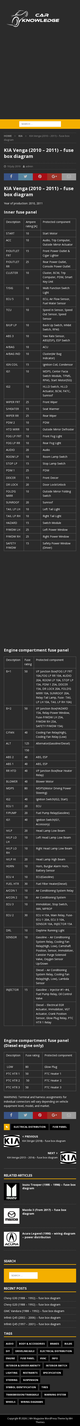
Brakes (54, 1343)
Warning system (55, 1394)
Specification (52, 1372)
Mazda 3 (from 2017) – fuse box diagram (44, 1211)
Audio (10, 1343)
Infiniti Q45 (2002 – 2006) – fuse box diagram (32, 1317)
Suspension (30, 1380)
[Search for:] (40, 124)
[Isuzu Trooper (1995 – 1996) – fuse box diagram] (11, 1191)
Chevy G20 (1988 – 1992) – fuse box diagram (32, 1304)
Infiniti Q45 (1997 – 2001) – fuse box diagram (32, 1324)
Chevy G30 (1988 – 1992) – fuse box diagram (32, 1298)
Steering (11, 1380)
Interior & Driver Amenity (23, 1365)
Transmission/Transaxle (22, 1394)
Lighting (11, 1372)
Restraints (30, 1372)
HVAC (43, 1358)
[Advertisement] (40, 77)
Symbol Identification (21, 1387)
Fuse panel (60, 1127)
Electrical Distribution (30, 1127)
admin (29, 166)
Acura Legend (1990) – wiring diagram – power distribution (48, 1235)
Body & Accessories (32, 1343)
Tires (44, 1387)
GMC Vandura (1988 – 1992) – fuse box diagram (34, 1311)
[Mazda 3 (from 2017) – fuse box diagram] (11, 1216)
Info (55, 1358)
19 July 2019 (13, 166)
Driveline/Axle (25, 1351)
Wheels (10, 1402)
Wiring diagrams (32, 1402)
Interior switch (56, 1365)
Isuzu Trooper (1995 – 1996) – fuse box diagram (49, 1186)
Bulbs (68, 1343)
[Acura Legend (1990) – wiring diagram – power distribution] (11, 1239)
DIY (8, 1351)
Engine (10, 1358)
